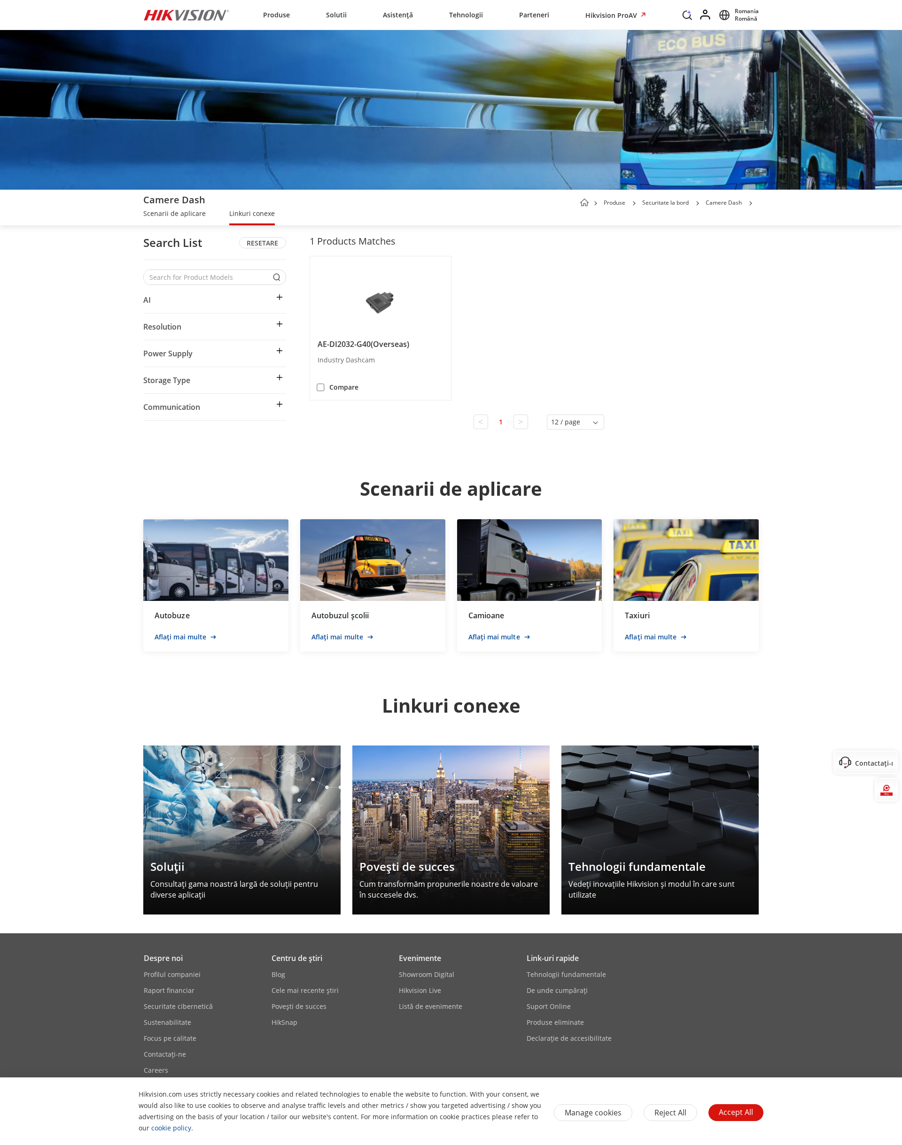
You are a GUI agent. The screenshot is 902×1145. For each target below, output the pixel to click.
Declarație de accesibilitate (569, 1038)
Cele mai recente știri (305, 990)
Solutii (336, 14)
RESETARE (262, 242)
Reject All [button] (670, 1112)
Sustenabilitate (167, 1022)
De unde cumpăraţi (557, 990)
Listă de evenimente (430, 1006)
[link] (174, 214)
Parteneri (534, 14)
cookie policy (171, 1127)
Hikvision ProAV (612, 15)
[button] (687, 17)
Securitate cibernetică (178, 1006)
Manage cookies (593, 1112)
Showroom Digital (426, 974)
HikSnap (284, 1022)
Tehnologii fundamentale (566, 974)
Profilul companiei (172, 974)
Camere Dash (724, 203)
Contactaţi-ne (165, 1054)
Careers (156, 1070)
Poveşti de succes (299, 1006)
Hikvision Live (420, 990)
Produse (276, 14)
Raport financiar (169, 990)
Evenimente (420, 958)
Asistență (398, 14)
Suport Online (549, 1006)
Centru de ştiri (297, 958)
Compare (343, 387)
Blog (278, 974)
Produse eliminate (555, 1022)
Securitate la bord (665, 203)
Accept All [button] (736, 1112)
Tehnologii (466, 14)
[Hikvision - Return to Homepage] (186, 15)
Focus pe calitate (170, 1038)
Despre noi (163, 958)
